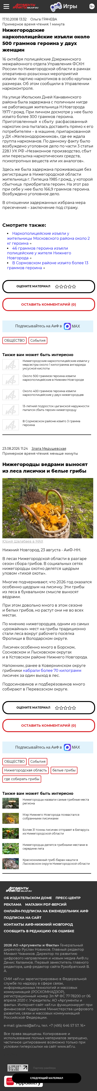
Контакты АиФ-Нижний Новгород (38, 924)
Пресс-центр (68, 898)
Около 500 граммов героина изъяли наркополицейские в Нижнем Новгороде (53, 377)
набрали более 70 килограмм (52, 670)
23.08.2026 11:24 (15, 448)
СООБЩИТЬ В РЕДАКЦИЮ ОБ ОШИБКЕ (39, 931)
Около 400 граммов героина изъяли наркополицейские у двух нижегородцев (53, 393)
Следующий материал (46, 1078)
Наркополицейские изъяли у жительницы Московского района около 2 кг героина (48, 238)
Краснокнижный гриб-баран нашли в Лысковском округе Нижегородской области (56, 861)
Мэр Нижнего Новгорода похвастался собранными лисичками (51, 816)
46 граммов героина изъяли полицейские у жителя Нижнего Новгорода (39, 253)
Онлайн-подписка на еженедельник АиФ (46, 911)
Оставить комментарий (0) (48, 304)
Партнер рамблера (44, 1068)
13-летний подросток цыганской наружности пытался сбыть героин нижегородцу (56, 408)
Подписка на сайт (22, 918)
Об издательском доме (28, 898)
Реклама (12, 904)
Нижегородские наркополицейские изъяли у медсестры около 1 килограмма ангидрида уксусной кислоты (56, 364)
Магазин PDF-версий (46, 904)
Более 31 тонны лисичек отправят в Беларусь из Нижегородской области (56, 831)
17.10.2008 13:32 (14, 19)
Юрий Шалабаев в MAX (22, 541)
